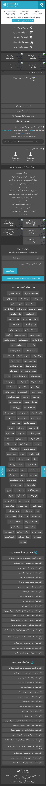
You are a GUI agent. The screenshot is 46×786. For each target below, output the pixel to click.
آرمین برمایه (9, 532)
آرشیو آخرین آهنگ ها (20, 28)
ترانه (31, 130)
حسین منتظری (25, 444)
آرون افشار (14, 449)
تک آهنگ (19, 121)
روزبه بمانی (15, 407)
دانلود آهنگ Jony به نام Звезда (32, 591)
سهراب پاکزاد (9, 413)
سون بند (36, 397)
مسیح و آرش (36, 392)
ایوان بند (26, 397)
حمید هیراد (11, 387)
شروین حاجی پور (29, 449)
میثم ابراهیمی (13, 319)
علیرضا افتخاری (14, 293)
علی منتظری (30, 485)
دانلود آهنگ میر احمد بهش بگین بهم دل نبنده (27, 653)
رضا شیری (23, 387)
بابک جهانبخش (30, 314)
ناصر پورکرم (21, 439)
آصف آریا (20, 496)
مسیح (11, 496)
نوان (34, 459)
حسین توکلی (9, 392)
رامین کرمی (9, 537)
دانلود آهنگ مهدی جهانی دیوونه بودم (30, 568)
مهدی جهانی (15, 423)
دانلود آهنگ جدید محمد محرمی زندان (30, 596)
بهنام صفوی (9, 506)
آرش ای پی (32, 496)
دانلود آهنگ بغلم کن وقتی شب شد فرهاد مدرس (26, 648)
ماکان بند (31, 345)
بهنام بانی (20, 428)
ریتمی (22, 133)
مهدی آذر (37, 537)
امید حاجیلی (35, 418)
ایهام (11, 459)
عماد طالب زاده (31, 521)
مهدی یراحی (37, 356)
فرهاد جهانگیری (13, 511)
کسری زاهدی (34, 454)
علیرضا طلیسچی (20, 376)
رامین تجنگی (24, 501)
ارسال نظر (10, 271)
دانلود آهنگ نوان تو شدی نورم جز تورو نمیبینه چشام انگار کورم (23, 631)
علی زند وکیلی (10, 340)
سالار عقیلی (37, 299)
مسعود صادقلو (29, 423)
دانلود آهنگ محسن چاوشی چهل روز (30, 572)
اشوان (22, 454)
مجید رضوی (11, 454)
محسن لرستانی (23, 459)
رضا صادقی (23, 299)
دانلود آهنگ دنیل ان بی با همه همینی (30, 587)
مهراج (9, 490)
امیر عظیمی (9, 356)
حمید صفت (37, 501)
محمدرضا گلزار (33, 490)
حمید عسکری (20, 335)
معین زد (38, 444)
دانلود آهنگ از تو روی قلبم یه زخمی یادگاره (28, 643)
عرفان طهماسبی (17, 480)
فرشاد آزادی (37, 532)
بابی (37, 511)
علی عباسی (19, 490)
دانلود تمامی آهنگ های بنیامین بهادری (23, 167)
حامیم (23, 470)
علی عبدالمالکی (30, 350)
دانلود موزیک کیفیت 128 (15, 159)
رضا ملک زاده (11, 444)
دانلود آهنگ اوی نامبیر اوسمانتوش (31, 577)
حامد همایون (23, 392)
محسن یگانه (23, 340)
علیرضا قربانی (16, 304)
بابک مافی (35, 387)
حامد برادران (27, 511)
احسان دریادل (31, 464)
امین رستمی (9, 382)
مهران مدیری (16, 485)
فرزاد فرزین (8, 309)
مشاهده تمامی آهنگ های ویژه (35, 72)
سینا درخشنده (29, 407)
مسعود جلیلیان (34, 433)
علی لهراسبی (15, 314)
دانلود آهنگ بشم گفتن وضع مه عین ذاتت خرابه (27, 625)
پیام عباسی (35, 516)
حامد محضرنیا (15, 361)
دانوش (23, 475)
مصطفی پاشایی (15, 521)
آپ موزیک (22, 781)
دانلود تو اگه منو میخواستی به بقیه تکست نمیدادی (25, 558)
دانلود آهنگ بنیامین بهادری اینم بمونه (28, 127)
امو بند (10, 428)
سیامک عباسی (15, 402)
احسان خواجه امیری (30, 319)
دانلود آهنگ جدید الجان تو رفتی (32, 601)
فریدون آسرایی (30, 324)
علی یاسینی (22, 418)
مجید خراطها (31, 366)
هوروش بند (10, 418)
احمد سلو (14, 371)
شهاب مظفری (23, 356)
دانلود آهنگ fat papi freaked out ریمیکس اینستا (26, 620)
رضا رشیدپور (30, 527)
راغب (8, 376)
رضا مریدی (31, 480)
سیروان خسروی (30, 402)
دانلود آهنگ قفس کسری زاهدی (32, 606)
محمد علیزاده (36, 382)
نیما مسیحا (23, 516)
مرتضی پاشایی (30, 361)
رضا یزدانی (21, 309)
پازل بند (9, 335)
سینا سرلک (30, 304)
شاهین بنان (13, 475)
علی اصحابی (22, 506)
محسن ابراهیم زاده (28, 371)
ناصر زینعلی (23, 413)
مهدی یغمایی (11, 516)
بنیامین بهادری (6, 130)
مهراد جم (33, 475)
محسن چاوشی (10, 299)
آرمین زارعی (33, 428)
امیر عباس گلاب (16, 366)
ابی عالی (9, 439)
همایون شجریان (35, 309)
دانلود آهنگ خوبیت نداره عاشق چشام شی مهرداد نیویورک (23, 611)
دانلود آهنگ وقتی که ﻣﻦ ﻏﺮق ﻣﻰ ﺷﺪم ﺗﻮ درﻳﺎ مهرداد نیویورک (25, 637)
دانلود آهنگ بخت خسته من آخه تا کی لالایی (28, 563)
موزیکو (13, 781)
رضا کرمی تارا (10, 501)
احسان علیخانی (24, 537)
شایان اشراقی (34, 439)
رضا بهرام (21, 433)
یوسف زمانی (35, 376)
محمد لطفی (34, 470)
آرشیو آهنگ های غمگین (21, 42)
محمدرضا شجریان (31, 293)
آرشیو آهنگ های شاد (21, 37)
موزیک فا (32, 781)
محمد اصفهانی (30, 330)
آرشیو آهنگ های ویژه (20, 32)
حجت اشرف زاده (17, 345)
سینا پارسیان (12, 470)
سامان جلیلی (15, 324)
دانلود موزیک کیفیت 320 (30, 159)
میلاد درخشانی (22, 532)
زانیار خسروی (36, 413)
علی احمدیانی (16, 527)
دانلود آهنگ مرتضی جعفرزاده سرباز (30, 582)
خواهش (23, 542)
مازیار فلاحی (37, 340)
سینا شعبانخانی (13, 397)
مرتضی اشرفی (15, 330)
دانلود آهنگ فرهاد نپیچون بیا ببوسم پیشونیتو (27, 615)
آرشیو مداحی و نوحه (20, 47)
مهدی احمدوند (34, 335)
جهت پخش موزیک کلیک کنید (23, 20)
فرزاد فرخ (10, 433)
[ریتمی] (19, 5)
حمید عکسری (36, 506)
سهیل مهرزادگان (15, 464)
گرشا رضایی (22, 382)
